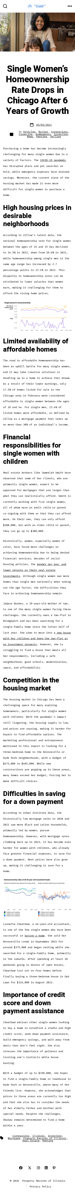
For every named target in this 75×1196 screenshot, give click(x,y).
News (30, 136)
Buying (43, 131)
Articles (29, 131)
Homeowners (43, 134)
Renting (41, 136)
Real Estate (30, 1140)
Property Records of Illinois (44, 1138)
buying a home (35, 935)
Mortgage (14, 1138)
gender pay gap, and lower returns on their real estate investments (34, 570)
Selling (55, 136)
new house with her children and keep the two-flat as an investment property (37, 638)
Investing (61, 134)
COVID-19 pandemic (53, 160)
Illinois (38, 1135)
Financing (25, 134)
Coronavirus (59, 131)
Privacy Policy (40, 1186)
